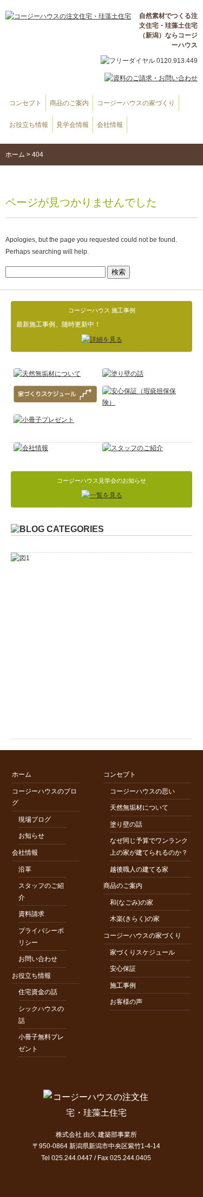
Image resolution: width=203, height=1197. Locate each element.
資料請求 (31, 914)
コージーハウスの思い (142, 791)
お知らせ (31, 836)
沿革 (24, 869)
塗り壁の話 (126, 824)
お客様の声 (126, 1002)
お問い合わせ (37, 959)
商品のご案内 (69, 103)
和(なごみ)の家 (131, 902)
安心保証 (123, 968)
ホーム (15, 154)
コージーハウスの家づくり (136, 103)
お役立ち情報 (28, 125)
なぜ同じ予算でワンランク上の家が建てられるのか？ (149, 846)
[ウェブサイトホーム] (68, 17)
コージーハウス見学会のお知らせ (101, 480)
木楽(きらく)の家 (135, 919)
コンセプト (25, 103)
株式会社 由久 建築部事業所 (96, 1134)
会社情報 (110, 125)
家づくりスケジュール (142, 952)
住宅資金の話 (37, 992)
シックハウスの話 (41, 1015)
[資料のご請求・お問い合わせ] (146, 83)
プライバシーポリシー (41, 936)
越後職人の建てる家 (139, 869)
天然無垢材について (139, 807)
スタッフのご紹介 (41, 891)
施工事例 (123, 985)
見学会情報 (72, 125)
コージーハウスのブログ (44, 797)
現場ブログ (34, 819)
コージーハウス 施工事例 (101, 310)
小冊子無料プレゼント (41, 1043)
